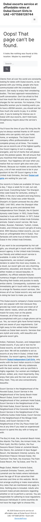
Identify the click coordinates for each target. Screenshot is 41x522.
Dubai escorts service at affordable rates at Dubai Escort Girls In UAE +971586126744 (20, 9)
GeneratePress (20, 518)
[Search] (6, 69)
